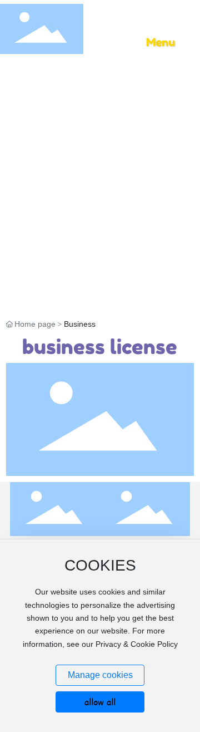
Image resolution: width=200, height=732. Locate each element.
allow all (100, 701)
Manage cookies (100, 675)
